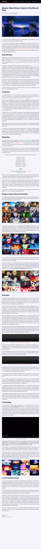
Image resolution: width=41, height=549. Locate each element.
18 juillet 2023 (28, 171)
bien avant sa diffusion (34, 65)
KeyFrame (4, 1)
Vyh (7, 516)
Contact (34, 1)
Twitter (23, 342)
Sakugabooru (19, 342)
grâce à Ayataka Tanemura (15, 60)
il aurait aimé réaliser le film (18, 142)
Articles (22, 1)
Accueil (17, 1)
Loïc (7, 515)
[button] (38, 1)
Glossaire (29, 1)
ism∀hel (9, 516)
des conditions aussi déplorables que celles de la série (26, 48)
